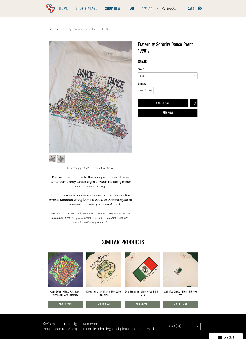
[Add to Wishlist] (193, 103)
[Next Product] (203, 270)
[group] (123, 280)
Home (52, 29)
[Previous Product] (43, 270)
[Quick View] (65, 270)
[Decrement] (141, 90)
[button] (149, 8)
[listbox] (149, 8)
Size (141, 69)
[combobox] (167, 76)
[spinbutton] (146, 90)
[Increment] (150, 90)
